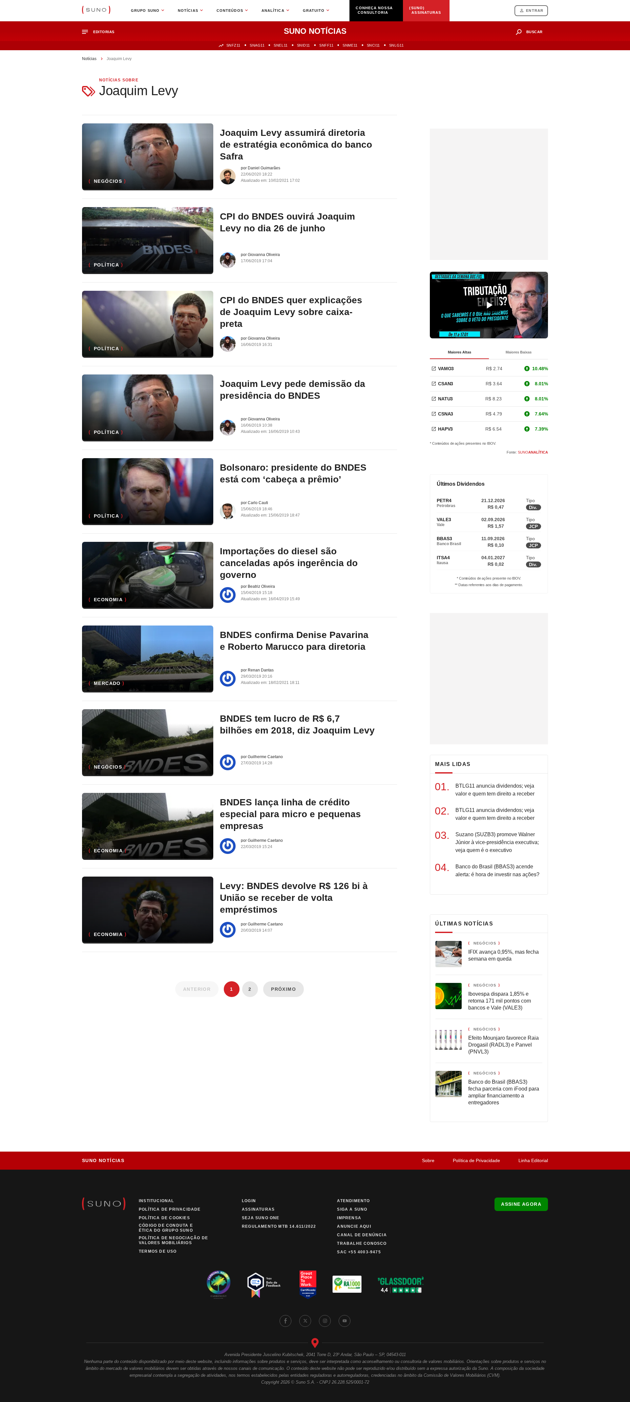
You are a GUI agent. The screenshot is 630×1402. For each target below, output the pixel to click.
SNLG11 (396, 45)
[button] (101, 32)
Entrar (534, 10)
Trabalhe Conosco (362, 1243)
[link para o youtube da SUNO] (344, 1321)
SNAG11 (257, 45)
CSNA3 (445, 413)
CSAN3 (445, 383)
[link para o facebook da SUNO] (285, 1321)
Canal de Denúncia (362, 1235)
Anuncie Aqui (354, 1226)
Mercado (107, 683)
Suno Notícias (103, 1160)
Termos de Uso (158, 1251)
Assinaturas (258, 1209)
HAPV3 (445, 429)
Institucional (156, 1201)
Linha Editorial (533, 1160)
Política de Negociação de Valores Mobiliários (173, 1240)
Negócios (108, 181)
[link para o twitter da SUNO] (305, 1321)
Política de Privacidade (476, 1160)
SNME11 (350, 45)
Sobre (428, 1160)
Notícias (89, 58)
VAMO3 (446, 368)
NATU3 (445, 398)
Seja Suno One (261, 1218)
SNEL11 (280, 45)
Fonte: (527, 452)
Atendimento (353, 1201)
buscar (534, 32)
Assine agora (521, 1204)
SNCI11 (373, 45)
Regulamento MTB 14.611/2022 (279, 1226)
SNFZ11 (233, 45)
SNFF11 (326, 45)
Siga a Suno (352, 1209)
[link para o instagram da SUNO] (325, 1321)
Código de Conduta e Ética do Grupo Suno (166, 1228)
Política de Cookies (164, 1218)
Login (249, 1201)
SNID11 (303, 45)
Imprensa (349, 1218)
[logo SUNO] (96, 10)
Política (106, 264)
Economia (108, 599)
